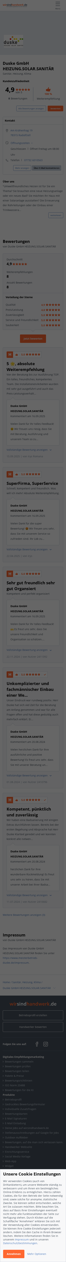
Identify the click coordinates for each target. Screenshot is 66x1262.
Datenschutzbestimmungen (20, 1243)
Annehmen (14, 1254)
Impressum (22, 1239)
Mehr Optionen (36, 1254)
